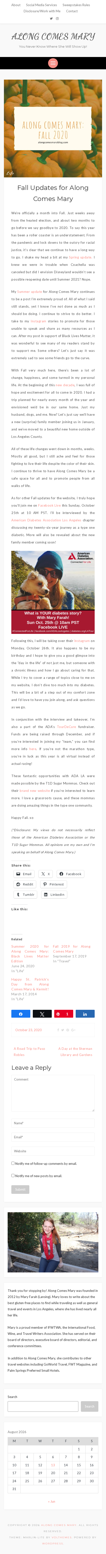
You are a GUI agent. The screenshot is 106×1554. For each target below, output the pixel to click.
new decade (65, 385)
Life (10, 173)
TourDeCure (67, 727)
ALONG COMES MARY (53, 36)
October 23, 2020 (28, 1030)
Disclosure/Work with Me (42, 11)
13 (53, 1465)
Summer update (29, 292)
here (32, 749)
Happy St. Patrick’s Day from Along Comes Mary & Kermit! (30, 984)
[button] (53, 592)
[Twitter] (51, 18)
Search (12, 1397)
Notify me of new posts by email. (38, 1176)
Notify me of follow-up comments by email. (46, 1164)
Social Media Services (41, 5)
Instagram (39, 321)
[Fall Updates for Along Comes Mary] (53, 128)
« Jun (51, 1501)
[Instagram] (57, 18)
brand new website (35, 791)
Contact (72, 11)
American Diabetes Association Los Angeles (46, 520)
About (15, 5)
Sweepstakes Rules (76, 5)
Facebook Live (49, 505)
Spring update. (80, 257)
